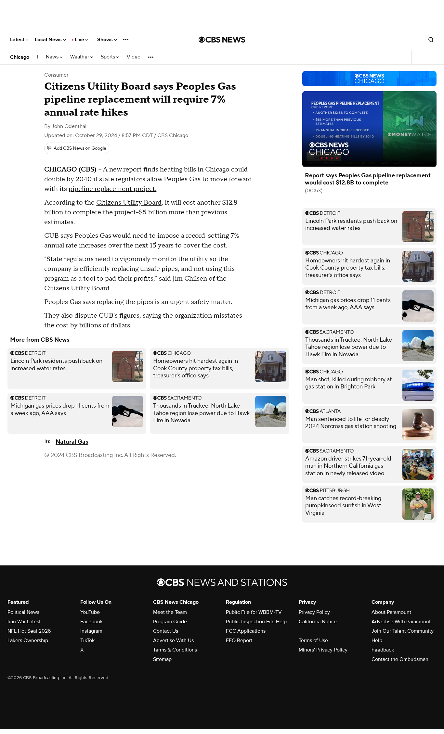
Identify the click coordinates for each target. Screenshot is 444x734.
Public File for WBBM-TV (254, 612)
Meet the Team (170, 612)
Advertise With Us (173, 640)
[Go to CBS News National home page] (222, 39)
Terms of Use (313, 640)
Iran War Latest (24, 621)
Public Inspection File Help (256, 621)
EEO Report (239, 640)
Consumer (56, 75)
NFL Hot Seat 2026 (29, 631)
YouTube (90, 612)
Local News (49, 39)
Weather (80, 57)
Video (133, 57)
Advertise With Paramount (401, 621)
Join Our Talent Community (403, 631)
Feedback (383, 649)
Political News (23, 612)
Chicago (19, 57)
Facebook (91, 621)
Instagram (91, 631)
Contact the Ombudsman (400, 659)
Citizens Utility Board (129, 202)
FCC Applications (246, 631)
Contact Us (165, 631)
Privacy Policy (314, 612)
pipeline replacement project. (112, 189)
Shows (105, 39)
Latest (18, 39)
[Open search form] (431, 40)
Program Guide (170, 621)
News (53, 57)
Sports (108, 57)
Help (377, 640)
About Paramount (391, 612)
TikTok (87, 640)
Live (80, 39)
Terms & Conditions (175, 649)
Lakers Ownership (27, 640)
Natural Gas (72, 442)
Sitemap (162, 659)
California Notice (318, 621)
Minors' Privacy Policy (323, 649)
